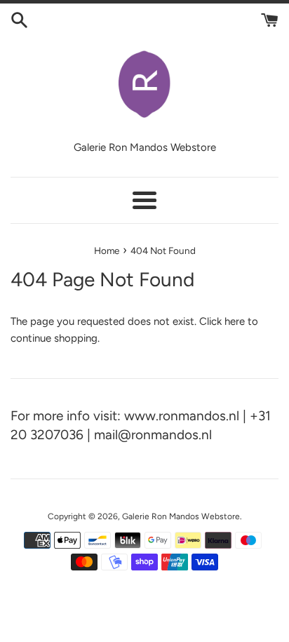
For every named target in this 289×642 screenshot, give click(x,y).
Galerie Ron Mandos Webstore (181, 516)
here (234, 321)
